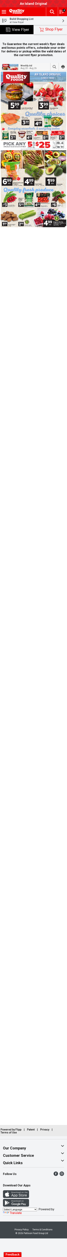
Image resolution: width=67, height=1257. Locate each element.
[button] (52, 11)
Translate (16, 1213)
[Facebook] (56, 1175)
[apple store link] (16, 1197)
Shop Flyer (54, 29)
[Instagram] (62, 1175)
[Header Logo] (16, 12)
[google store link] (16, 1205)
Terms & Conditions (42, 1229)
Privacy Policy (22, 1229)
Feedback (13, 1254)
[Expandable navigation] (3, 12)
